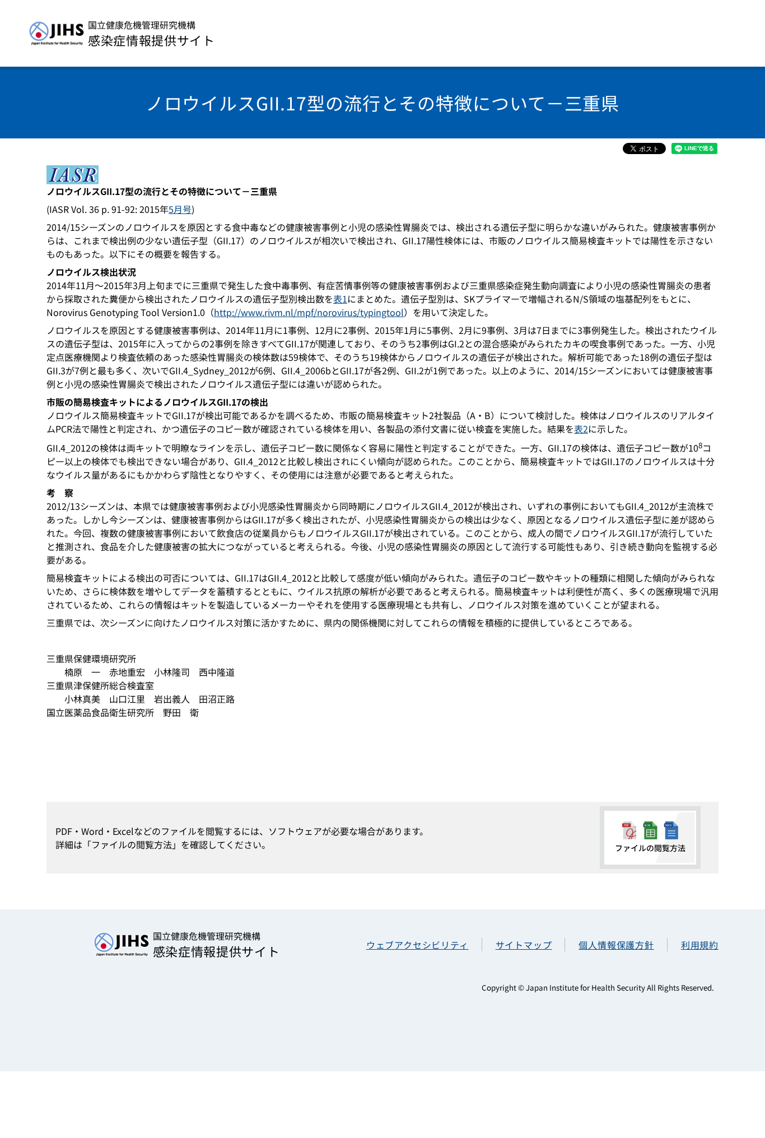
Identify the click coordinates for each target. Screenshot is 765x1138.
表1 (340, 298)
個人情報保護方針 (616, 944)
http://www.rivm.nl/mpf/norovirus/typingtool (309, 312)
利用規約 (700, 944)
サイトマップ (524, 944)
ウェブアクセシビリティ (417, 944)
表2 (581, 428)
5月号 (180, 209)
